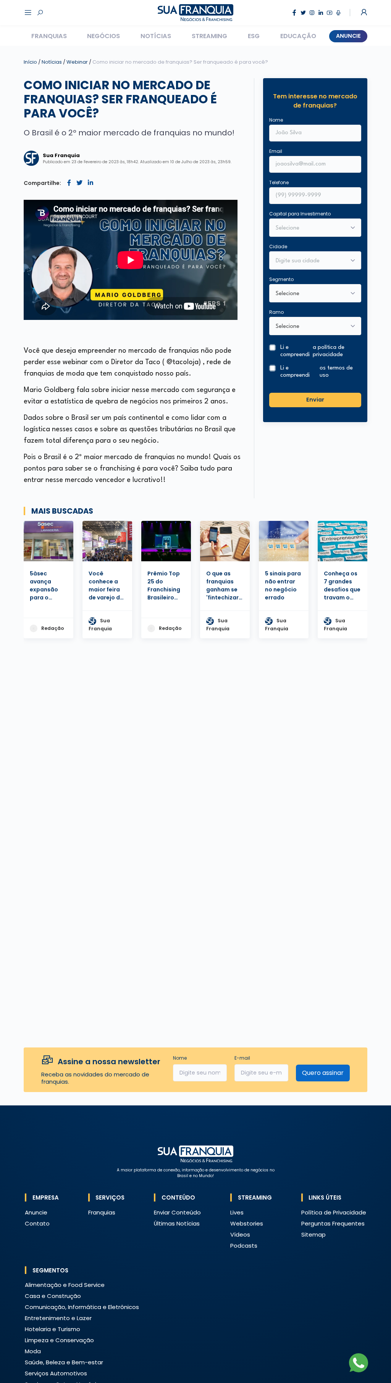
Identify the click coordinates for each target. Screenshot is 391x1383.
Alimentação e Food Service (65, 1285)
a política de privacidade (328, 351)
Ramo (276, 312)
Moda (33, 1351)
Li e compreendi (312, 351)
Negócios (103, 36)
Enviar (315, 399)
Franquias (49, 36)
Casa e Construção (53, 1296)
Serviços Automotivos (56, 1373)
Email (275, 151)
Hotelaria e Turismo (52, 1329)
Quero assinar (323, 1072)
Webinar (77, 62)
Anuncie (348, 36)
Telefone (279, 182)
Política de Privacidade (333, 1212)
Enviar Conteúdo (177, 1212)
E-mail (242, 1058)
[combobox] (310, 261)
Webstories (246, 1223)
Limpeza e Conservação (59, 1340)
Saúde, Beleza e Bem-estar (64, 1362)
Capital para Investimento (300, 213)
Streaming (209, 36)
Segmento (281, 279)
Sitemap (313, 1234)
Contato (37, 1223)
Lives (237, 1212)
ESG (254, 36)
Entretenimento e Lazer (58, 1318)
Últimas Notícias (177, 1223)
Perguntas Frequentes (333, 1223)
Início (30, 62)
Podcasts (243, 1246)
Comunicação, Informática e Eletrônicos (82, 1307)
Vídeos (240, 1234)
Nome (276, 120)
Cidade (278, 246)
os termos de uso (336, 371)
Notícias (156, 36)
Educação (298, 36)
